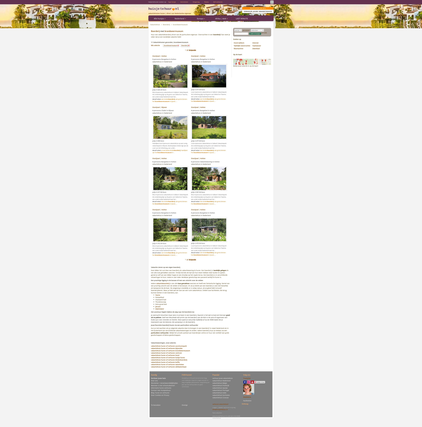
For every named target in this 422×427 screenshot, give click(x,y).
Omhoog (245, 404)
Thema (206, 2)
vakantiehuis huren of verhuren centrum (166, 353)
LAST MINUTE (242, 18)
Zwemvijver (159, 309)
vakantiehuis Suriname (221, 395)
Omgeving (196, 2)
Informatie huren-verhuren (161, 388)
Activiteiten (184, 2)
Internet (255, 43)
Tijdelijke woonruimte (242, 46)
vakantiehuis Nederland (221, 381)
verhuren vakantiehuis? (220, 404)
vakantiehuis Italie (219, 393)
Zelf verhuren (218, 2)
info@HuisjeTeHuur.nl (220, 410)
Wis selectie (155, 45)
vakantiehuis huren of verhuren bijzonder (167, 348)
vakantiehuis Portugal (220, 390)
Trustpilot (247, 378)
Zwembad (256, 49)
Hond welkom (239, 43)
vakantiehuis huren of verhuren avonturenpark (169, 346)
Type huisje (172, 2)
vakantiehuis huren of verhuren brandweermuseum (170, 351)
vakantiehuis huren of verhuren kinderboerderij (169, 360)
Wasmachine (238, 49)
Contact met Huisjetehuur (161, 390)
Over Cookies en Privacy (160, 395)
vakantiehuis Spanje (220, 388)
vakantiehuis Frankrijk (220, 385)
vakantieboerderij (163, 283)
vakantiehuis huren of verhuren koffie (165, 362)
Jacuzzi (157, 306)
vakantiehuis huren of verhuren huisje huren (168, 358)
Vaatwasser (256, 46)
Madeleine (247, 397)
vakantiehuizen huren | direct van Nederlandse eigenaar (169, 13)
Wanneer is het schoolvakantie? (163, 385)
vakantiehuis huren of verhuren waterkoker (167, 364)
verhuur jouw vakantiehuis (222, 378)
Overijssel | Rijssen (159, 107)
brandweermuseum (180, 25)
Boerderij (166, 25)
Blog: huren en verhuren (160, 393)
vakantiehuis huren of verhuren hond (165, 355)
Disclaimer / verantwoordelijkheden (164, 383)
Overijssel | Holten (159, 56)
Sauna (157, 295)
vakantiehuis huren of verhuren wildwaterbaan (168, 367)
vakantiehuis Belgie (219, 383)
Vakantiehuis (155, 25)
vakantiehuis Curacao (220, 398)
